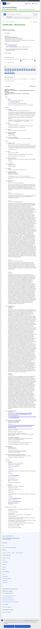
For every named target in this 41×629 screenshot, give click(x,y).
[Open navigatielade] (4, 29)
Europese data (5, 576)
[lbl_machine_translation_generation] (14, 77)
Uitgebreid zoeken (10, 17)
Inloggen (28, 3)
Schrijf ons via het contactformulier (8, 599)
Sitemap (4, 569)
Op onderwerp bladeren (26, 17)
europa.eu (11, 591)
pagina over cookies (28, 620)
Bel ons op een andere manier (8, 597)
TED (3, 21)
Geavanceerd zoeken (18, 17)
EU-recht (4, 574)
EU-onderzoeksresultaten (7, 578)
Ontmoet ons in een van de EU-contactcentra (10, 601)
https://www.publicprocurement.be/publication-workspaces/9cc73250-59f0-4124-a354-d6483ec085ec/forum (22, 417)
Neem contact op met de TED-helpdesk (9, 547)
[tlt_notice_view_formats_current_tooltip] (35, 86)
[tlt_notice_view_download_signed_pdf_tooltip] (20, 60)
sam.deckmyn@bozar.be (12, 45)
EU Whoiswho (5, 580)
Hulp (3, 545)
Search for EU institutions (7, 607)
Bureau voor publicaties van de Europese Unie (11, 538)
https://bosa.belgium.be (17, 501)
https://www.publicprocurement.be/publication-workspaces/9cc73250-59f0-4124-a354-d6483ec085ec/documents (20, 414)
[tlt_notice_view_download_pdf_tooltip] (5, 70)
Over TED (4, 567)
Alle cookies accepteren (9, 626)
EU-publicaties (5, 582)
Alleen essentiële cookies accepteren (23, 626)
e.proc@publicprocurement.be (16, 498)
